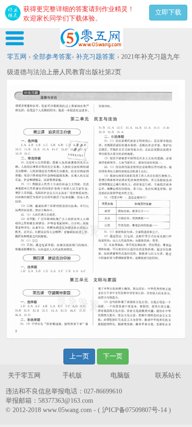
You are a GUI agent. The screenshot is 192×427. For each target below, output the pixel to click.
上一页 (79, 356)
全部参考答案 (52, 56)
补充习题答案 (95, 56)
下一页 (113, 356)
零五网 (17, 56)
